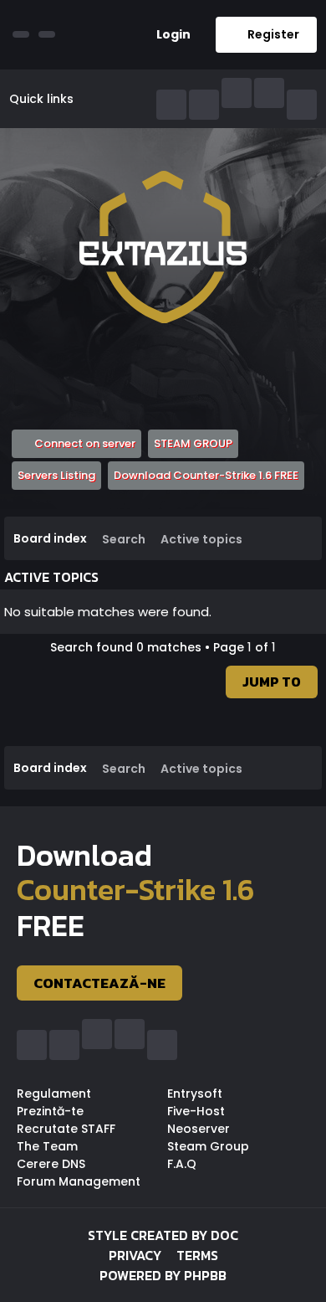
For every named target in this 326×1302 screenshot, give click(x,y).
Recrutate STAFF (66, 1128)
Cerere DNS (51, 1163)
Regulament (54, 1093)
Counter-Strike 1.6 (135, 889)
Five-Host (196, 1111)
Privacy (135, 1255)
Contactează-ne (99, 983)
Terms (197, 1255)
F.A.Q (181, 1163)
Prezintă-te (50, 1111)
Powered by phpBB (163, 1275)
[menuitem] (167, 35)
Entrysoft (194, 1093)
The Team (47, 1146)
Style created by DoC (163, 1235)
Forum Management (78, 1181)
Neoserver (198, 1128)
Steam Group (208, 1146)
